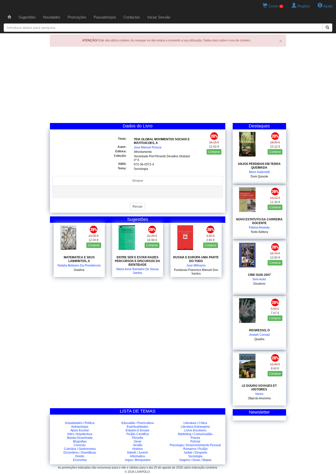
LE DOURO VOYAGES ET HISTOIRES (259, 387)
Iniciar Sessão (158, 17)
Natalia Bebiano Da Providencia (79, 265)
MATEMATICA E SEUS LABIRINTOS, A (79, 259)
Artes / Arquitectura (79, 434)
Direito (79, 456)
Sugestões (27, 17)
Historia (137, 449)
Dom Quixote (259, 176)
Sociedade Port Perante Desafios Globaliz (162, 156)
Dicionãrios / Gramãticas (79, 452)
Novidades (51, 17)
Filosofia (137, 437)
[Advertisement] (168, 86)
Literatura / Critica (195, 423)
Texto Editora (259, 232)
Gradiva (79, 270)
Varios (259, 394)
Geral (137, 441)
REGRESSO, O (259, 330)
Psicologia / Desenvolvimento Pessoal (195, 445)
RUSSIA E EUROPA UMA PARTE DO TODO (196, 259)
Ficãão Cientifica (137, 434)
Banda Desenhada (79, 437)
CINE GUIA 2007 (259, 275)
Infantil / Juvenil (137, 452)
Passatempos (105, 17)
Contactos (131, 17)
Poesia (195, 437)
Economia (80, 460)
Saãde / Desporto (195, 452)
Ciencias (80, 445)
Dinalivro (259, 283)
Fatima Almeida (259, 227)
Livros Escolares (195, 430)
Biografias (80, 441)
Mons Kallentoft (259, 172)
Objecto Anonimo (259, 398)
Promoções (77, 17)
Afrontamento (143, 152)
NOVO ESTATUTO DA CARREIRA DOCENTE (259, 221)
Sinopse (137, 180)
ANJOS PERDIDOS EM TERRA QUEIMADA (259, 165)
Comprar (214, 152)
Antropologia (79, 426)
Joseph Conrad (259, 334)
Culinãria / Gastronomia (80, 449)
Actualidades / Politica (79, 423)
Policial (195, 441)
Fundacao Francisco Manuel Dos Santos (196, 271)
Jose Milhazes (196, 265)
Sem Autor (259, 279)
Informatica (137, 456)
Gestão (137, 445)
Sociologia (141, 169)
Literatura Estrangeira (195, 426)
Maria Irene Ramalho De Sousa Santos (137, 271)
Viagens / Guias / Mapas (195, 460)
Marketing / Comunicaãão (195, 434)
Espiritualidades (137, 426)
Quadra (259, 339)
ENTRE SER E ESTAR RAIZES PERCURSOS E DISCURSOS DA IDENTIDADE (137, 261)
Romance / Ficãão (195, 449)
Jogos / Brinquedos (138, 460)
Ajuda (327, 6)
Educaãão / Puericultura (138, 423)
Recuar (137, 206)
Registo (303, 6)
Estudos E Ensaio (137, 430)
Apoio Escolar (79, 430)
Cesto (274, 6)
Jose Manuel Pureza (147, 147)
